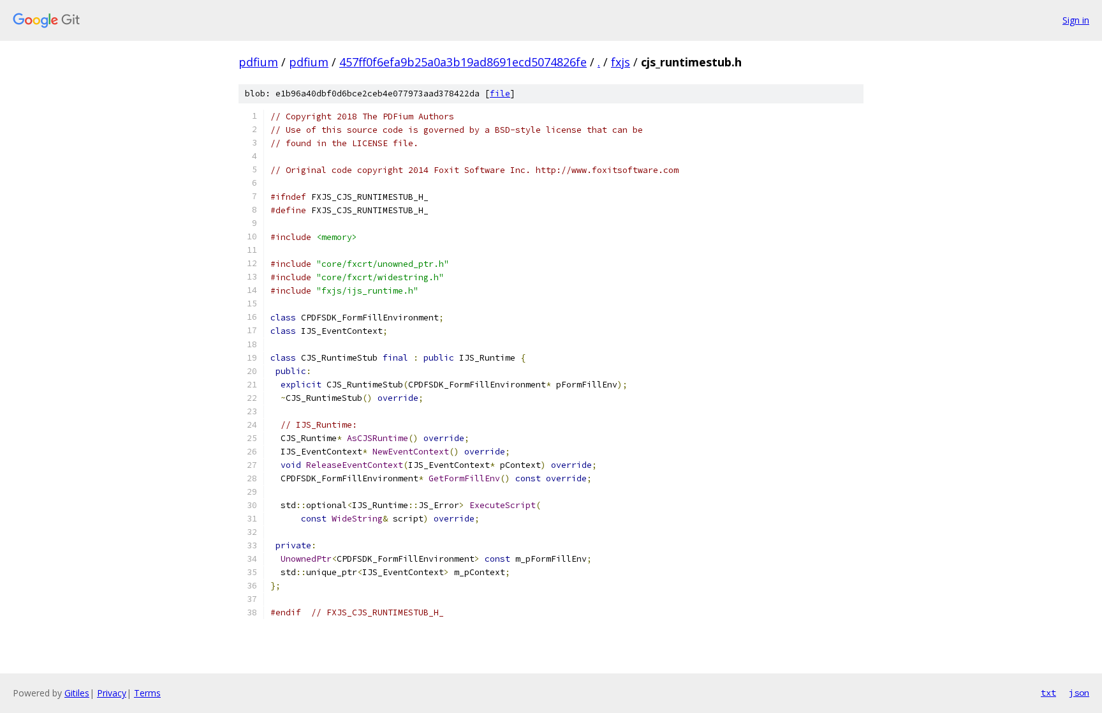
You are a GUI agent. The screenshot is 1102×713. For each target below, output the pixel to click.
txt (1048, 692)
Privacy (111, 693)
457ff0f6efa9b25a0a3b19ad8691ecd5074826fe (463, 62)
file (500, 93)
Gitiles (76, 693)
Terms (147, 693)
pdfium (258, 62)
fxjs (620, 62)
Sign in (1075, 20)
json (1079, 692)
